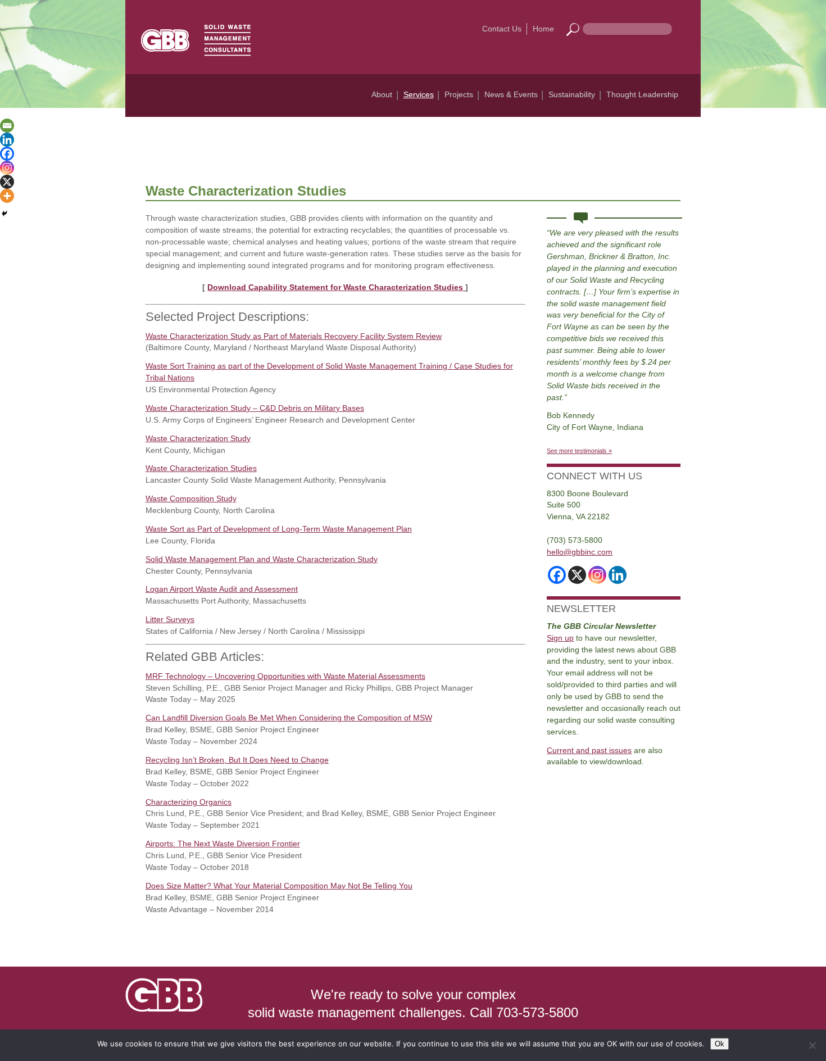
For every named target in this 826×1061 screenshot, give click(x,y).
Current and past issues (589, 750)
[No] (812, 1045)
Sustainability (571, 94)
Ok (719, 1044)
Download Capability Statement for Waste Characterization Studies (336, 287)
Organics (214, 801)
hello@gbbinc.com (579, 551)
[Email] (7, 126)
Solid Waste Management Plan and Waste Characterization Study (262, 559)
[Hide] (4, 213)
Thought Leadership (642, 94)
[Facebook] (7, 154)
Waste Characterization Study (198, 438)
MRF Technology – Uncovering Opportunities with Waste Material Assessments (285, 676)
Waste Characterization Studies (201, 468)
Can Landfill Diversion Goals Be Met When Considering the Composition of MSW (289, 717)
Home (543, 28)
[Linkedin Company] (618, 575)
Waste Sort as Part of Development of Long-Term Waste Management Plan (279, 528)
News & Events (511, 94)
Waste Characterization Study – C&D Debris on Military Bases (255, 407)
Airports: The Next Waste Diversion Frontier (223, 843)
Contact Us (501, 28)
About (381, 94)
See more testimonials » (579, 450)
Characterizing (171, 801)
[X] (7, 182)
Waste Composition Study (191, 498)
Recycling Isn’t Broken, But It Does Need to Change (237, 759)
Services (418, 94)
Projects (458, 94)
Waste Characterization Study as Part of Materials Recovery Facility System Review (294, 336)
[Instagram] (7, 168)
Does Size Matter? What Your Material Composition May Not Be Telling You (279, 885)
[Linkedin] (7, 140)
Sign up (560, 637)
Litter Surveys (170, 619)
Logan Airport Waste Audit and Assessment (222, 588)
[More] (7, 196)
